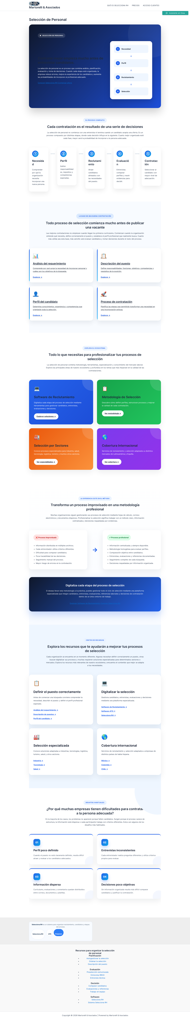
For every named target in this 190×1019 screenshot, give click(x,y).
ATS (49, 934)
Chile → (104, 769)
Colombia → (106, 765)
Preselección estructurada (97, 972)
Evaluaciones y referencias (98, 989)
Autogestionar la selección (98, 958)
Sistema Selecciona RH (97, 1002)
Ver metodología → (113, 413)
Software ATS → (108, 711)
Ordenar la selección (97, 961)
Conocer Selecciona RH (48, 83)
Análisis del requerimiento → (45, 710)
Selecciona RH (38, 934)
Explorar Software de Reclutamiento (85, 603)
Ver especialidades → (46, 462)
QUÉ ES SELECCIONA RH (117, 5)
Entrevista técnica (97, 978)
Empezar (58, 934)
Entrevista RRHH (97, 975)
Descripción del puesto (97, 964)
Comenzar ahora (65, 83)
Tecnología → (39, 765)
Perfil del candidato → (42, 718)
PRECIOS (135, 5)
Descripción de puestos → (44, 714)
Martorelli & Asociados (44, 7)
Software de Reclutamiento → (114, 707)
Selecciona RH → (108, 715)
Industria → (38, 761)
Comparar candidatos (98, 986)
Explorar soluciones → (46, 416)
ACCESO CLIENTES (151, 5)
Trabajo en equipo (97, 992)
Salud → (36, 769)
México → (105, 761)
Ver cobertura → (112, 462)
